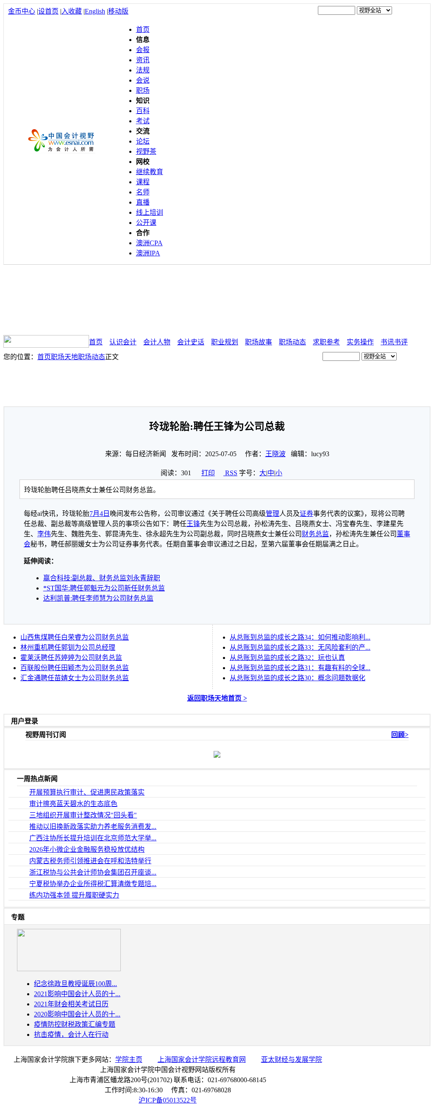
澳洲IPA (148, 253)
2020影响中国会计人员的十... (77, 1014)
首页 (143, 29)
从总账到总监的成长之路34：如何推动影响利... (300, 637)
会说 (143, 80)
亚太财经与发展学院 (291, 1059)
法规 (143, 70)
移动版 (118, 11)
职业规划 (224, 342)
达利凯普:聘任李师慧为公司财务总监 (98, 598)
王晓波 (275, 453)
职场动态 (292, 342)
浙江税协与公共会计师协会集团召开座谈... (92, 872)
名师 (143, 192)
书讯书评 (394, 342)
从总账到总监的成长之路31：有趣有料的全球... (300, 667)
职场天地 (64, 356)
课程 (143, 182)
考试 (143, 121)
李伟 (44, 533)
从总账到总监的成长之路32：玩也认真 (287, 657)
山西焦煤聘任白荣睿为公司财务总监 (74, 637)
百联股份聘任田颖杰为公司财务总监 (74, 667)
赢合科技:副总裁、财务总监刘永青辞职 (101, 578)
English (95, 11)
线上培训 (149, 212)
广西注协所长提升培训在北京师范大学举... (92, 838)
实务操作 (360, 342)
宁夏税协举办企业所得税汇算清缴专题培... (92, 883)
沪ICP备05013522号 (168, 1100)
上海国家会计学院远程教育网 (202, 1059)
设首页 (48, 11)
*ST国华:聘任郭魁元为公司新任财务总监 (104, 588)
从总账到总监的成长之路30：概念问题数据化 (297, 677)
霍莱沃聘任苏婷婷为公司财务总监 (71, 657)
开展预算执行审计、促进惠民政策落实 (87, 792)
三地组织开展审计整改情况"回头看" (83, 815)
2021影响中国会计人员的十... (77, 993)
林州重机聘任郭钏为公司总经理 (67, 647)
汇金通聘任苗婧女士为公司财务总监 (74, 677)
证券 (306, 513)
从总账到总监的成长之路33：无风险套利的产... (300, 647)
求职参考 (326, 342)
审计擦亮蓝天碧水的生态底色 (73, 803)
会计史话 (190, 342)
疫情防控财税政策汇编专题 (74, 1024)
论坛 (143, 141)
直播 (143, 202)
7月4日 (99, 513)
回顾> (400, 734)
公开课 (146, 222)
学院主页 (128, 1059)
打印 (208, 472)
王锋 (193, 523)
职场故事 (258, 342)
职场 (143, 90)
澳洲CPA (149, 243)
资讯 (143, 60)
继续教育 (149, 171)
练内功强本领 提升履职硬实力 (74, 895)
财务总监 (315, 533)
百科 (143, 110)
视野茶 (146, 151)
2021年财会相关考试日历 (71, 1004)
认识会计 (122, 342)
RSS (231, 472)
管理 (272, 513)
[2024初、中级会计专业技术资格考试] (69, 968)
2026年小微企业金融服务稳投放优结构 (87, 849)
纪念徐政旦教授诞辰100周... (75, 983)
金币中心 (21, 11)
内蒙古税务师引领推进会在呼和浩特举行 (90, 860)
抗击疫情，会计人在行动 (71, 1034)
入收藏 (71, 11)
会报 (143, 49)
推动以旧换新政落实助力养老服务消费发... (92, 826)
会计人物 (156, 342)
